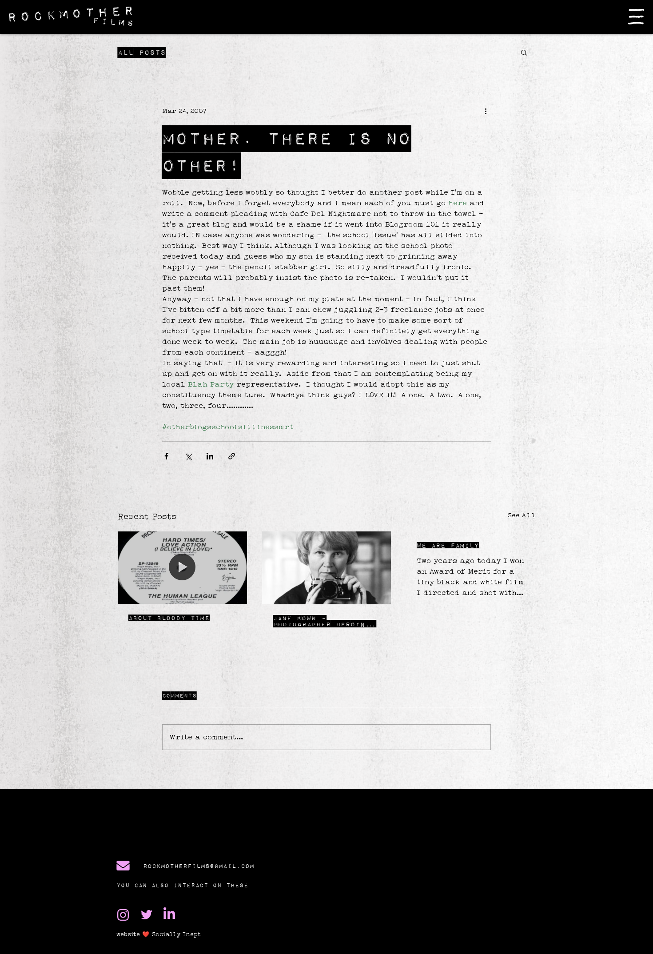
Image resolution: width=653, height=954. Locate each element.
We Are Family (448, 545)
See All (521, 515)
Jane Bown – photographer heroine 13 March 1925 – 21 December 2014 (321, 621)
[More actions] (485, 110)
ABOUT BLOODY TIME (169, 618)
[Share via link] (231, 456)
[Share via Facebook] (166, 456)
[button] (636, 16)
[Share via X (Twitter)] (188, 456)
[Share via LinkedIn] (210, 456)
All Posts (142, 52)
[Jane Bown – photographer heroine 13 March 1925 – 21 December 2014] (326, 567)
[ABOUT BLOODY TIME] (182, 567)
